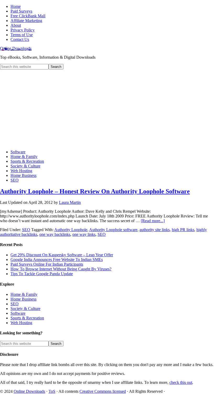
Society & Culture (25, 308)
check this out (180, 382)
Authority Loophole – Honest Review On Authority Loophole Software (95, 191)
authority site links (154, 229)
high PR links (183, 229)
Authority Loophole (70, 229)
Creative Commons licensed (102, 391)
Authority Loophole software (113, 229)
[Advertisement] (107, 108)
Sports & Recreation (27, 318)
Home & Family (23, 294)
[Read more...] (153, 221)
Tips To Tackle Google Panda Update (41, 273)
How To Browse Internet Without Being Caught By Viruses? (60, 269)
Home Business (23, 299)
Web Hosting (21, 322)
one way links (83, 234)
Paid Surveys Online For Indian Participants (46, 264)
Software (17, 313)
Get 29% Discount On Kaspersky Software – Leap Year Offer (61, 255)
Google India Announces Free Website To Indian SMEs (56, 259)
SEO (26, 229)
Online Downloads (15, 48)
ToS (52, 391)
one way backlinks (54, 234)
